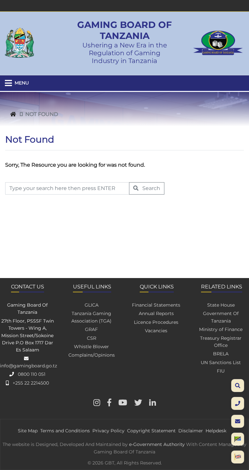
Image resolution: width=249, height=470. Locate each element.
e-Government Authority (157, 444)
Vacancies (156, 331)
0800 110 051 (31, 374)
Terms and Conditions (65, 431)
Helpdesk (216, 431)
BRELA (221, 354)
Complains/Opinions (91, 355)
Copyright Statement (151, 431)
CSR (91, 338)
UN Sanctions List (221, 362)
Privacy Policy (108, 431)
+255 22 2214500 (31, 383)
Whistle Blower (91, 346)
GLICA (92, 305)
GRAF (91, 329)
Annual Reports (156, 313)
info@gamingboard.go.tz (28, 366)
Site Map (28, 431)
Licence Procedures (156, 322)
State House (221, 305)
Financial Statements (156, 305)
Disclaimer (190, 431)
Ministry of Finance (221, 329)
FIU (221, 371)
